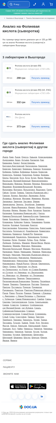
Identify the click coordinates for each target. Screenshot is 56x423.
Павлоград (22, 266)
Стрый (5, 317)
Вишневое (7, 187)
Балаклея (34, 160)
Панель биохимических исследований (39, 18)
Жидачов (17, 198)
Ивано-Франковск (19, 207)
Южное (43, 337)
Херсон (13, 326)
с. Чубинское (8, 299)
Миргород (25, 246)
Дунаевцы (7, 198)
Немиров (36, 252)
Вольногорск (29, 190)
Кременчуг (17, 234)
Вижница (18, 184)
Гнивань (20, 193)
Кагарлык (37, 210)
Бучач (33, 178)
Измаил (31, 207)
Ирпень (14, 210)
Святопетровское (19, 302)
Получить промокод (40, 78)
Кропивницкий (9, 237)
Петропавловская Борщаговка (16, 281)
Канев (5, 219)
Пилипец (35, 281)
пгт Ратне (23, 269)
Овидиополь (44, 264)
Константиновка (10, 228)
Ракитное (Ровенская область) (38, 290)
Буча (27, 178)
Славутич (14, 305)
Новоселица (22, 261)
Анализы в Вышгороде (13, 18)
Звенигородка (9, 204)
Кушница (6, 240)
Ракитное (19, 290)
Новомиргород (9, 261)
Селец (31, 302)
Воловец (38, 187)
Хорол (44, 326)
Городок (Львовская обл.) (36, 193)
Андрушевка (8, 160)
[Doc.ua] (4, 4)
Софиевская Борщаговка (14, 311)
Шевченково (26, 335)
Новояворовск (9, 264)
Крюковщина (33, 237)
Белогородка (31, 166)
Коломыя (15, 225)
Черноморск (8, 332)
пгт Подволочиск (10, 269)
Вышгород (40, 190)
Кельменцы (14, 219)
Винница (36, 184)
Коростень (34, 228)
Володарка (7, 190)
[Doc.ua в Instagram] (21, 396)
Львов (17, 157)
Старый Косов (27, 314)
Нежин (16, 252)
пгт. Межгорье (9, 275)
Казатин (46, 210)
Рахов (5, 293)
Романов (36, 293)
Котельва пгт (19, 231)
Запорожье (7, 201)
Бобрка (15, 172)
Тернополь (27, 320)
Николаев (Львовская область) (35, 255)
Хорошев (7, 329)
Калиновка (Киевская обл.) (25, 213)
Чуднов (43, 332)
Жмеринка (36, 198)
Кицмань (40, 219)
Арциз (17, 160)
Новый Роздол (22, 264)
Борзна (34, 172)
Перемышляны (9, 278)
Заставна (27, 201)
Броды (6, 178)
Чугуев (36, 332)
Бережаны (27, 169)
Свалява (6, 302)
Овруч (5, 266)
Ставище (30, 311)
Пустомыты (16, 287)
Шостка (27, 337)
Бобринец (7, 172)
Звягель (19, 204)
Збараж (36, 201)
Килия (32, 219)
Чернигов (38, 329)
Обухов (34, 264)
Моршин (26, 249)
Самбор (40, 299)
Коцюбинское (32, 231)
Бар (42, 160)
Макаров (26, 243)
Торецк (44, 320)
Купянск (44, 237)
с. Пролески (39, 296)
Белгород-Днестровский (13, 166)
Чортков (28, 332)
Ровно (12, 293)
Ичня (29, 210)
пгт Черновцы (20, 272)
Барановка (7, 163)
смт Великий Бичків (11, 308)
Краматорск (44, 231)
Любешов (7, 243)
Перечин (21, 278)
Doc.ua (5, 412)
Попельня (44, 284)
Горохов (6, 195)
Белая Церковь (28, 163)
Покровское (25, 284)
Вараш (47, 178)
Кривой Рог (28, 234)
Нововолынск (36, 258)
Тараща (31, 317)
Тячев (31, 323)
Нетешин (6, 255)
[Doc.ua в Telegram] (28, 396)
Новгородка (24, 258)
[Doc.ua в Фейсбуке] (14, 396)
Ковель (27, 222)
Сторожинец (40, 314)
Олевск (12, 266)
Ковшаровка (37, 222)
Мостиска (36, 249)
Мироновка (36, 246)
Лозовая (22, 240)
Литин (14, 240)
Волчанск (18, 190)
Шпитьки (35, 337)
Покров (6, 284)
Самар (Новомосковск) (26, 299)
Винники (27, 184)
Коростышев (45, 228)
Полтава (35, 284)
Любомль (16, 243)
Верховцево (8, 184)
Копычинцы (23, 228)
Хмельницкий (34, 326)
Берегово (7, 169)
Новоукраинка (35, 261)
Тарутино (40, 317)
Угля (38, 323)
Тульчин (16, 323)
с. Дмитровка (8, 296)
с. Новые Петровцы (24, 296)
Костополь (7, 231)
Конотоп (33, 225)
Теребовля (7, 320)
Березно (37, 169)
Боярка (36, 175)
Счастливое (21, 317)
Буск (22, 178)
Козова (47, 222)
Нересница (46, 252)
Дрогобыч (23, 195)
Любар (42, 240)
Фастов (6, 326)
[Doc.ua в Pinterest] (42, 396)
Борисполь (7, 175)
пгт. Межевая (22, 275)
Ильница (6, 210)
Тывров (25, 323)
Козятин (6, 225)
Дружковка (33, 195)
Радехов (27, 287)
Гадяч (49, 190)
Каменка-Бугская (30, 216)
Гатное (13, 193)
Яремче (13, 340)
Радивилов (37, 287)
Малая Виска (37, 243)
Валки (40, 178)
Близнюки (46, 169)
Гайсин (6, 193)
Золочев (6, 207)
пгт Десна (32, 266)
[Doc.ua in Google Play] (37, 386)
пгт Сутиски (8, 272)
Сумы (11, 317)
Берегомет (17, 169)
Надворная (7, 252)
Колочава (24, 225)
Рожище (27, 293)
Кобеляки (18, 222)
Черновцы (47, 329)
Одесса (25, 157)
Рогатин (19, 293)
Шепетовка (38, 335)
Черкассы (28, 329)
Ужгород (45, 323)
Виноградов (46, 184)
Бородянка (27, 175)
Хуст (14, 329)
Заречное (18, 201)
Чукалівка (7, 335)
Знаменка (40, 204)
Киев (11, 157)
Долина (14, 195)
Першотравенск (33, 278)
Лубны (30, 240)
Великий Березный (21, 181)
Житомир (26, 198)
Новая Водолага (10, 258)
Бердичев (42, 166)
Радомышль (8, 290)
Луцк (36, 240)
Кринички (38, 234)
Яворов (6, 340)
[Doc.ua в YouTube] (35, 396)
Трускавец (7, 323)
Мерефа (16, 246)
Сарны (48, 299)
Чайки (20, 329)
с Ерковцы (46, 293)
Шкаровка (18, 337)
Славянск (24, 305)
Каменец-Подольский (12, 216)
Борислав (43, 172)
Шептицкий (7, 337)
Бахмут (16, 163)
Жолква (45, 198)
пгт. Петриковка (37, 275)
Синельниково (41, 302)
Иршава (22, 210)
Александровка (45, 157)
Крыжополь (21, 237)
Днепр (5, 157)
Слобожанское (36, 305)
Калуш (42, 213)
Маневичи (7, 246)
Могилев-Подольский (12, 249)
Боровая (17, 175)
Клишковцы (8, 222)
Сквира (6, 305)
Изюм (38, 207)
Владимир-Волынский (23, 187)
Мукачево (45, 249)
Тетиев (36, 320)
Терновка (17, 320)
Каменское (44, 216)
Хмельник (22, 326)
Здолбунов (29, 204)
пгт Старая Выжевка (38, 269)
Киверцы (24, 219)
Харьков (33, 157)
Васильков (7, 181)
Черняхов (19, 332)
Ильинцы (47, 207)
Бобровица (25, 172)
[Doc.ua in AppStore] (19, 386)
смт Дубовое (27, 308)
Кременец (7, 234)
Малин (47, 243)
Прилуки (6, 287)
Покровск (14, 284)
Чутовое (16, 335)
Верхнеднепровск (40, 181)
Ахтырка (25, 160)
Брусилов (14, 178)
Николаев (16, 255)
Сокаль (37, 308)
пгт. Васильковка (35, 272)
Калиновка (7, 213)
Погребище (45, 281)
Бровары (45, 175)
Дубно (42, 195)
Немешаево (26, 252)
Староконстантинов (11, 314)
